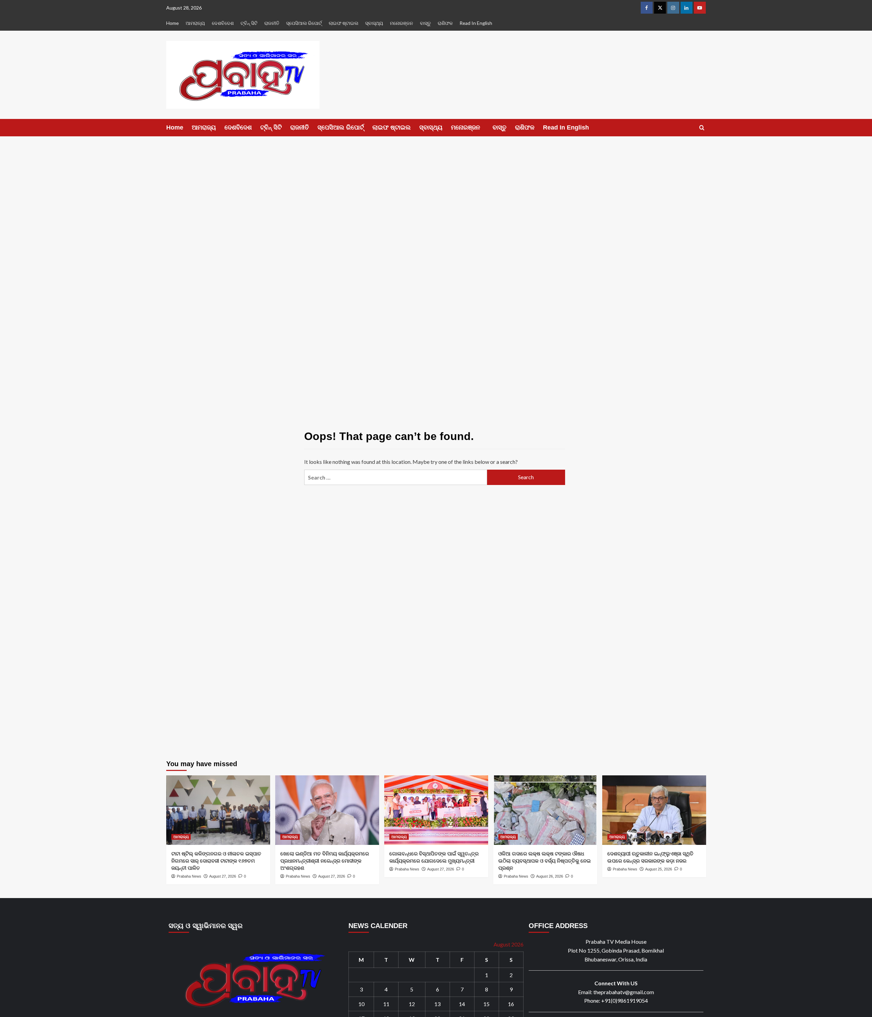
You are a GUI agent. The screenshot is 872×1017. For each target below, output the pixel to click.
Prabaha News (189, 876)
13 (437, 1004)
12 (412, 1004)
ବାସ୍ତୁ (425, 23)
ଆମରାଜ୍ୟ (195, 23)
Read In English (476, 23)
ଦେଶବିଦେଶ (223, 23)
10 (361, 1004)
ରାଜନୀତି (271, 23)
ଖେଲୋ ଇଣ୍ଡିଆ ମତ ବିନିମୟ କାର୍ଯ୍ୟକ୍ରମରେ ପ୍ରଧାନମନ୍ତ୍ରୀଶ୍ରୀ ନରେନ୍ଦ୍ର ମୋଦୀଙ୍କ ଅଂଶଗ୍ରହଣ (324, 861)
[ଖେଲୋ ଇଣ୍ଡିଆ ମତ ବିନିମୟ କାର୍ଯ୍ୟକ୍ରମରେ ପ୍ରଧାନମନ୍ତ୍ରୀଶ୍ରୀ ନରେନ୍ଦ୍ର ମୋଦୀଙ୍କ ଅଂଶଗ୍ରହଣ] (327, 810)
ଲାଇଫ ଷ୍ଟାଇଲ (343, 23)
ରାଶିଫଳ (445, 23)
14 (462, 1004)
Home (172, 23)
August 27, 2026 (222, 876)
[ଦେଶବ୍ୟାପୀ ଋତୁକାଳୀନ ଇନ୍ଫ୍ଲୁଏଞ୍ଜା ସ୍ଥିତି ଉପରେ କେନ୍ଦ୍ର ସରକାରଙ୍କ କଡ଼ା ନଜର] (654, 810)
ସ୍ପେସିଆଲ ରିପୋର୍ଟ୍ (304, 23)
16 (511, 1004)
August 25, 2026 (658, 869)
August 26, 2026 (549, 876)
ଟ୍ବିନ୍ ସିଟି (249, 23)
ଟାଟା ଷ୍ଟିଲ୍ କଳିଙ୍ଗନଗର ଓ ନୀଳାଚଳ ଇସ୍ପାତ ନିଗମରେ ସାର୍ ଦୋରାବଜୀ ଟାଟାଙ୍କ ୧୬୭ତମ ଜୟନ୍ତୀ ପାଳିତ (216, 861)
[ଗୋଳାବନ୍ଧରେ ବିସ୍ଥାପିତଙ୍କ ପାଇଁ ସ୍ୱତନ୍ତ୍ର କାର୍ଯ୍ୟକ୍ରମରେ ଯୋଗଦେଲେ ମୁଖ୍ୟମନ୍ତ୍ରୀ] (436, 810)
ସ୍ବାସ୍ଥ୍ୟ (374, 23)
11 (386, 1004)
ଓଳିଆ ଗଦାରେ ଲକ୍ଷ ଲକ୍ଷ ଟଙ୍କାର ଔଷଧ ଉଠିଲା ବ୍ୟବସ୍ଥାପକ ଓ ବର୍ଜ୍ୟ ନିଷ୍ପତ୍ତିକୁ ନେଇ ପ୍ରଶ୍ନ (544, 861)
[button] (702, 128)
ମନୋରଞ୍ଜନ (401, 23)
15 (486, 1004)
